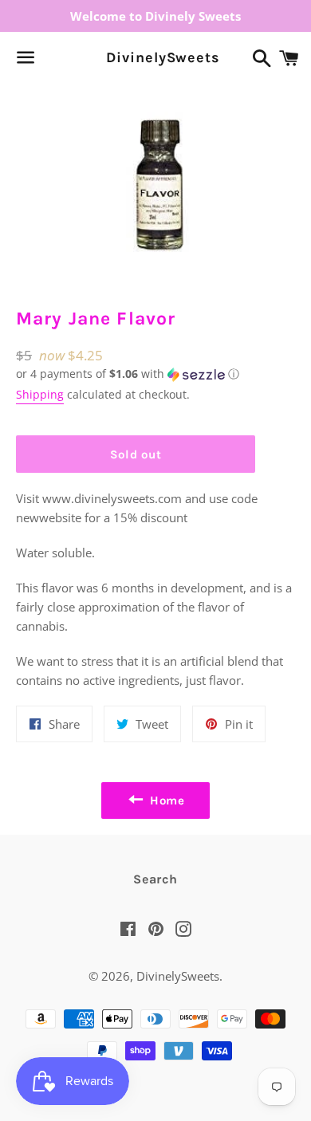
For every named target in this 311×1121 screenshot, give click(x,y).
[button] (135, 374)
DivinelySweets (155, 57)
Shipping (40, 394)
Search (155, 879)
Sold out (136, 454)
